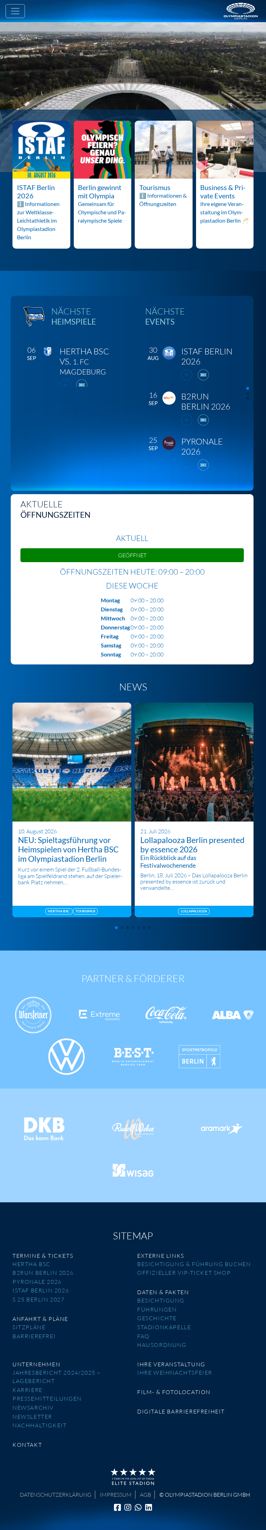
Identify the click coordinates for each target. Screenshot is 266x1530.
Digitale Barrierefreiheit (181, 1411)
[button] (247, 388)
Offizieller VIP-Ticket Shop (184, 1272)
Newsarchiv (33, 1407)
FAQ (143, 1336)
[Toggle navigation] (15, 11)
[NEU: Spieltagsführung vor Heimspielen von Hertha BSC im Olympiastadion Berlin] (71, 762)
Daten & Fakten (163, 1292)
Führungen (157, 1309)
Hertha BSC (31, 1264)
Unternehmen (36, 1364)
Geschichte (157, 1318)
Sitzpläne (28, 1327)
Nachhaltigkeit (39, 1425)
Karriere (27, 1389)
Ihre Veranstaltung (171, 1364)
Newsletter (32, 1416)
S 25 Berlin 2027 (38, 1299)
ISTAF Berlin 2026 (40, 1290)
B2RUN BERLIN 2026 (42, 1272)
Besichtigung (160, 1300)
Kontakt (27, 1444)
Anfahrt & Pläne (40, 1318)
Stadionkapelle (164, 1327)
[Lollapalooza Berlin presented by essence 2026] (194, 762)
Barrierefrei (34, 1336)
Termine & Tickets (42, 1255)
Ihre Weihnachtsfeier (174, 1372)
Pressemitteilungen (47, 1398)
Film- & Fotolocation (174, 1392)
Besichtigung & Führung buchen (194, 1264)
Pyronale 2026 (37, 1281)
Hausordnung (162, 1344)
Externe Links (160, 1255)
